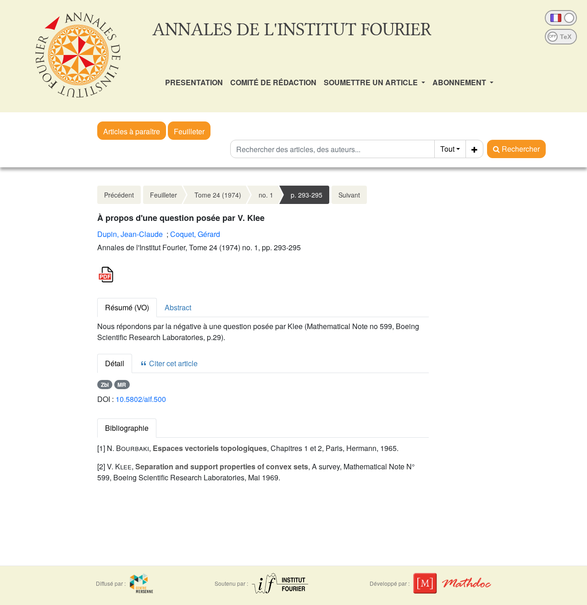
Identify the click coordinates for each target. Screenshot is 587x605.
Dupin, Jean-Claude (130, 234)
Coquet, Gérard (195, 234)
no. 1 (266, 194)
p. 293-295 (306, 194)
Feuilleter (189, 131)
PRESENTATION (194, 82)
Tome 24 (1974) (217, 194)
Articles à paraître (131, 131)
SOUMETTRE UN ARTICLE (372, 82)
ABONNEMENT (460, 82)
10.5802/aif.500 (141, 399)
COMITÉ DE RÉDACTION (273, 82)
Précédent (119, 194)
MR (121, 384)
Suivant (349, 194)
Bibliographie (127, 428)
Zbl (105, 384)
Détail (114, 363)
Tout (447, 148)
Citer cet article (172, 363)
